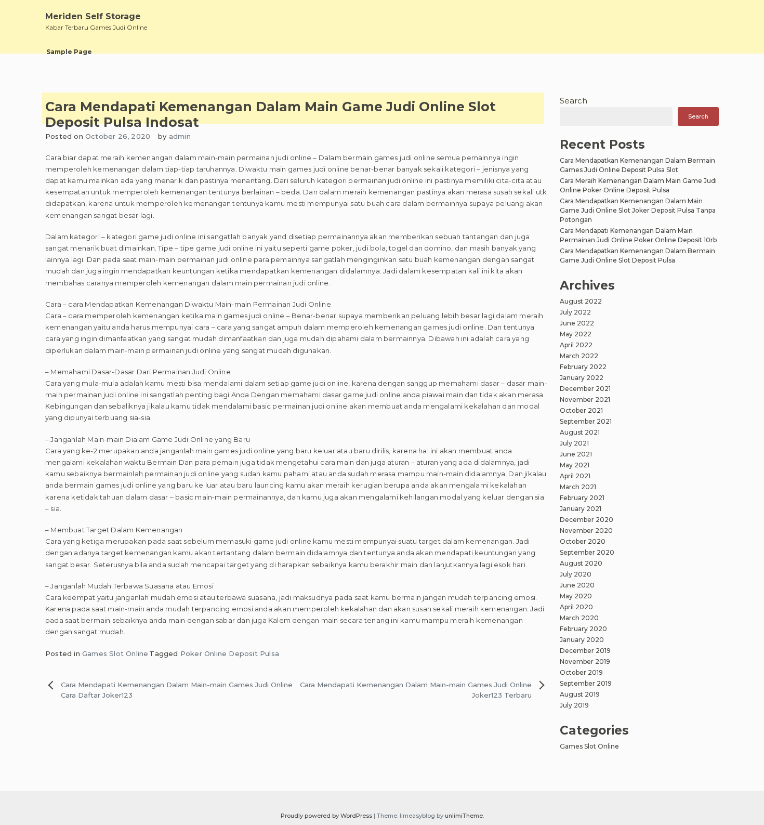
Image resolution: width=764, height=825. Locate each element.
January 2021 (580, 509)
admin (180, 136)
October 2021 (581, 410)
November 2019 (585, 661)
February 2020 (583, 629)
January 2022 (581, 378)
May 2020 (576, 596)
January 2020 (582, 640)
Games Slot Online (115, 653)
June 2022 (577, 323)
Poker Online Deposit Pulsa (229, 653)
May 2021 (574, 465)
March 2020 (579, 618)
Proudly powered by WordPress (327, 815)
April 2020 (576, 607)
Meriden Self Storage (93, 16)
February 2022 (583, 367)
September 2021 (586, 421)
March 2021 (578, 487)
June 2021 (576, 454)
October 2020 (582, 541)
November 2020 (586, 530)
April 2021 (575, 476)
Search (573, 101)
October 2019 (581, 672)
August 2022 (581, 301)
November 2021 (585, 399)
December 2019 (585, 650)
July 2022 (575, 312)
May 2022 (575, 334)
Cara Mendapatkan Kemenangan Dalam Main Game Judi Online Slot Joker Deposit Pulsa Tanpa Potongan (638, 210)
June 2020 (577, 585)
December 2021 (585, 388)
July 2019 (574, 705)
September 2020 (587, 552)
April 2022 (576, 345)
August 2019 (580, 694)
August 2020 (581, 563)
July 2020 (575, 574)
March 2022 (579, 356)
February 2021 (582, 498)
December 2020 (586, 519)
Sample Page (69, 52)
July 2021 (574, 443)
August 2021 (580, 432)
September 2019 (586, 683)
